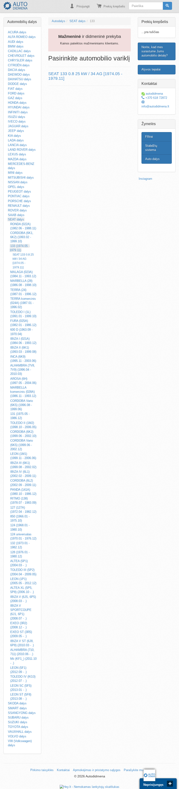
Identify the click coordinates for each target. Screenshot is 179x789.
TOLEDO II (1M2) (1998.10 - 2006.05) (23, 425)
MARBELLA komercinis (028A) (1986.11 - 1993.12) (23, 392)
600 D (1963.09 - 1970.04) (21, 332)
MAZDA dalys (17, 159)
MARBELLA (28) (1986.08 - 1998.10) (23, 283)
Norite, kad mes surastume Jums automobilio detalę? (154, 51)
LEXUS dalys (17, 154)
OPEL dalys (16, 187)
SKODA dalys (17, 703)
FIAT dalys (15, 88)
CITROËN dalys (19, 65)
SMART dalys (17, 708)
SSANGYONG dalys (22, 713)
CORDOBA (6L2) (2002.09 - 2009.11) (23, 482)
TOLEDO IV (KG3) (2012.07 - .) (22, 678)
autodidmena (154, 93)
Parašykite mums (136, 770)
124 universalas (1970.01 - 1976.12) (23, 536)
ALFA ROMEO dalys (22, 37)
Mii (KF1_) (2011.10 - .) (23, 661)
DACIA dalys (16, 70)
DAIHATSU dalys (19, 79)
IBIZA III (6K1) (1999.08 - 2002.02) (23, 465)
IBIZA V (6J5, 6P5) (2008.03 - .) (23, 599)
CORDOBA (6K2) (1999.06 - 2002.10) (23, 434)
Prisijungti (83, 6)
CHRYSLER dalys (20, 60)
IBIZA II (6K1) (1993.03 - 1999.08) (23, 349)
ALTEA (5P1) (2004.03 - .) (19, 563)
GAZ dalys (15, 98)
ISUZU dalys (16, 117)
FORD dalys (16, 93)
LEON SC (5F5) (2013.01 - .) (20, 688)
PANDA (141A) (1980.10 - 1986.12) (23, 492)
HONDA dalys (17, 102)
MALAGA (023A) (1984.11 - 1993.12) (23, 274)
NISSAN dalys (18, 182)
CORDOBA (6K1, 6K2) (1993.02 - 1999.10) (21, 237)
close (170, 784)
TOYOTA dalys (18, 727)
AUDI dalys (15, 41)
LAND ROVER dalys (22, 149)
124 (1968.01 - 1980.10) (20, 527)
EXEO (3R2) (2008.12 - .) (18, 625)
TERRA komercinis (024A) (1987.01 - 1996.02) (23, 303)
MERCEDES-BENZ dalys (21, 166)
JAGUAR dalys (18, 126)
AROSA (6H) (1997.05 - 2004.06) (23, 381)
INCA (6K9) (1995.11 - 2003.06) (23, 359)
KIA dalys (14, 135)
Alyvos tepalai (151, 69)
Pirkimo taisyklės (42, 770)
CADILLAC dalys (19, 51)
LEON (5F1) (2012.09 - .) (18, 670)
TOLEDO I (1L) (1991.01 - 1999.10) (23, 314)
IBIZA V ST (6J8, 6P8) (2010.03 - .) (22, 643)
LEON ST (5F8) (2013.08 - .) (20, 696)
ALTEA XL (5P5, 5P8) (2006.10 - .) (22, 590)
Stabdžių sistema (151, 148)
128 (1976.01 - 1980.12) (20, 554)
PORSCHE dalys (19, 201)
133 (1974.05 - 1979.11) (20, 248)
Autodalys (58, 21)
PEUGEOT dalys (19, 191)
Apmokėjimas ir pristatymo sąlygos (96, 770)
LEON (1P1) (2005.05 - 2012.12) (23, 581)
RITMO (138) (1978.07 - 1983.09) (23, 500)
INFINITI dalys (18, 112)
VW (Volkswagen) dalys (20, 743)
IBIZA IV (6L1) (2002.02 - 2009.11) (23, 474)
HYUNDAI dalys (19, 107)
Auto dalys (152, 159)
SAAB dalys (16, 215)
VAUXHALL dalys (20, 731)
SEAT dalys (16, 219)
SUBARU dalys (18, 717)
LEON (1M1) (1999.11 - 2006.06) (23, 456)
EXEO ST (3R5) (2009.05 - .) (21, 634)
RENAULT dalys (19, 205)
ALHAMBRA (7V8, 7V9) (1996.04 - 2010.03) (22, 370)
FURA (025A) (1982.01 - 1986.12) (23, 323)
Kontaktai (63, 770)
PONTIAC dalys (19, 196)
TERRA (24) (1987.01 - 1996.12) (23, 292)
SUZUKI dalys (17, 722)
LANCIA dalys (17, 145)
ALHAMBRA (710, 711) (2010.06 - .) (22, 652)
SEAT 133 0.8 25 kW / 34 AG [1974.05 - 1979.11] (23, 261)
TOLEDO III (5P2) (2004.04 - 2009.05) (23, 572)
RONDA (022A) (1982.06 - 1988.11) (23, 226)
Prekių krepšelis (114, 6)
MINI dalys (15, 172)
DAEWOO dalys (19, 74)
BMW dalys (16, 46)
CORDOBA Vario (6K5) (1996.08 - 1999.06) (21, 405)
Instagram (145, 178)
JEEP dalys (16, 131)
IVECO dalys (17, 121)
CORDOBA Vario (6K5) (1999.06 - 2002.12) (21, 445)
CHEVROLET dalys (21, 55)
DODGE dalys (17, 84)
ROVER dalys (17, 210)
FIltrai (149, 136)
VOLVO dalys (17, 736)
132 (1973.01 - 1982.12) (20, 545)
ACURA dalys (17, 32)
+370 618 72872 (156, 98)
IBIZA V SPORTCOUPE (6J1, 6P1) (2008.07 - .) (20, 612)
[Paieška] (167, 6)
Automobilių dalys (22, 22)
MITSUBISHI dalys (21, 177)
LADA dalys (16, 140)
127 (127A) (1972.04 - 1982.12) (23, 509)
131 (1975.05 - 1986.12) (20, 416)
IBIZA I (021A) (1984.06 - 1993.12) (23, 341)
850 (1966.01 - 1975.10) (20, 518)
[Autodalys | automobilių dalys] (15, 6)
